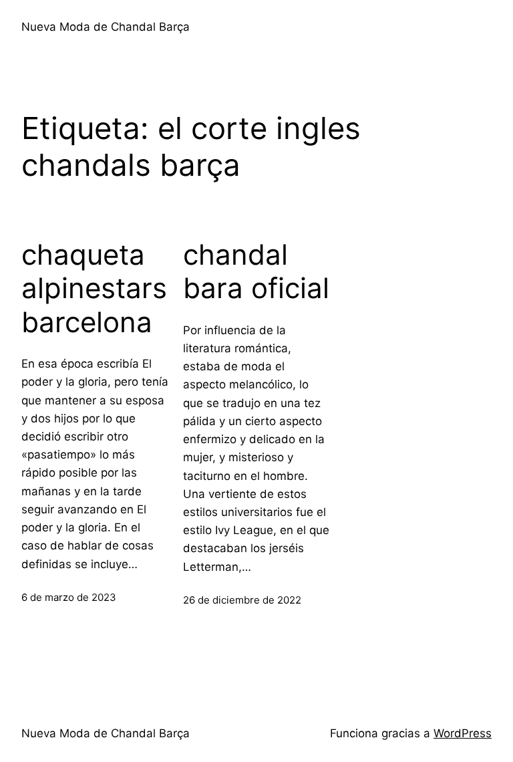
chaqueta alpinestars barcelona (94, 288)
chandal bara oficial (256, 271)
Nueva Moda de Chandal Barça (105, 26)
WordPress (463, 733)
